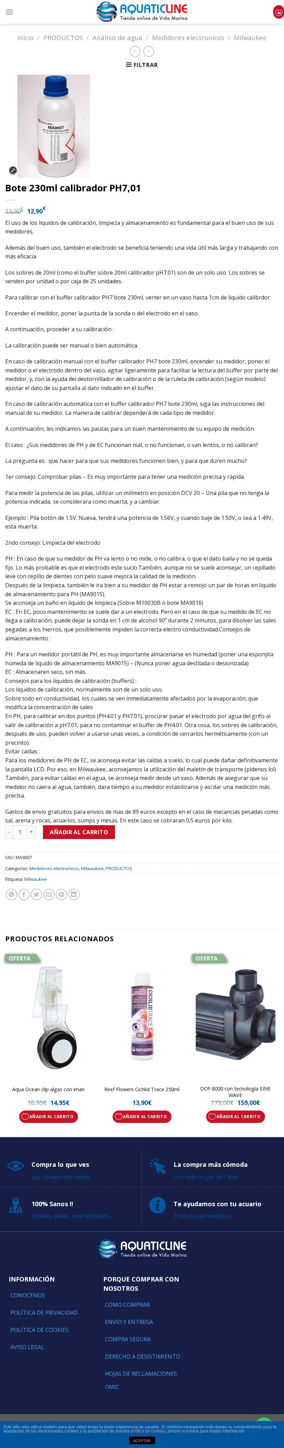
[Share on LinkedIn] (74, 894)
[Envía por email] (49, 894)
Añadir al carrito (79, 832)
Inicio (25, 37)
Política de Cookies (39, 1330)
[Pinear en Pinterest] (61, 894)
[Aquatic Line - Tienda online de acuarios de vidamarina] (142, 12)
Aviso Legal (27, 1347)
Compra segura (128, 1339)
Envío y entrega (129, 1322)
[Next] (278, 1044)
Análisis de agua (117, 37)
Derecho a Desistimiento (142, 1356)
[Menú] (9, 11)
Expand (13, 170)
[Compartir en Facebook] (24, 894)
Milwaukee (250, 37)
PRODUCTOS (63, 37)
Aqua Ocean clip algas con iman (48, 1089)
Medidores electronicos (188, 37)
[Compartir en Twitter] (36, 894)
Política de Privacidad (44, 1312)
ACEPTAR (142, 1441)
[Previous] (5, 1044)
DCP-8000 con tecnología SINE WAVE (235, 1092)
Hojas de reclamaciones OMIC (141, 1380)
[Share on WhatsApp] (11, 894)
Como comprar (127, 1304)
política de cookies (148, 1431)
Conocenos (27, 1295)
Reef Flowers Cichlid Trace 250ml (141, 1089)
